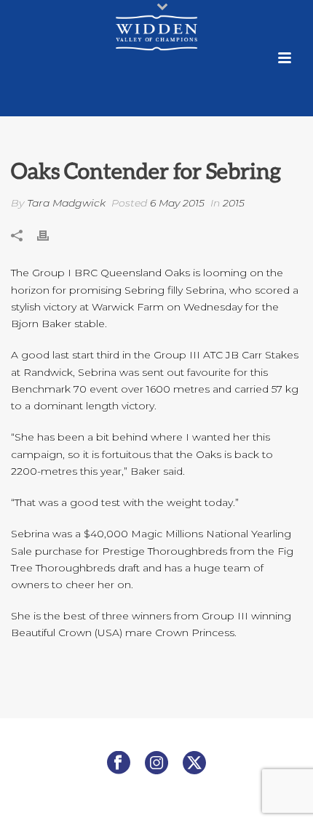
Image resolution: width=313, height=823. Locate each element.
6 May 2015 (177, 202)
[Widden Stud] (156, 32)
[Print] (50, 234)
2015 (234, 202)
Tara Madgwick (66, 202)
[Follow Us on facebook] (118, 763)
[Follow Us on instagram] (156, 763)
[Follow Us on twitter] (194, 763)
